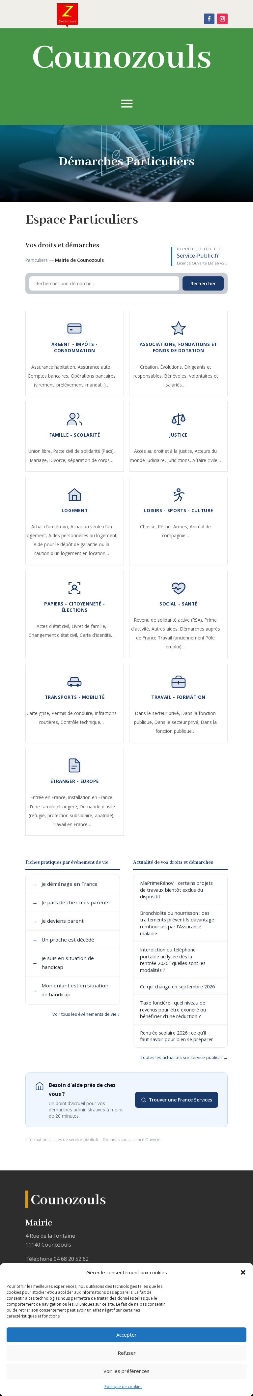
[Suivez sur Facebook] (209, 19)
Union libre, (40, 451)
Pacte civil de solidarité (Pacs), (84, 451)
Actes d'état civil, (54, 626)
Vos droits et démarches (62, 245)
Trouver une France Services (180, 1100)
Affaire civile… (206, 460)
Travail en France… (71, 824)
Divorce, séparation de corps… (81, 460)
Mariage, (39, 460)
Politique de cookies (123, 1386)
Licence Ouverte (145, 1139)
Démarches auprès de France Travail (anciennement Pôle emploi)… (178, 638)
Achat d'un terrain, (50, 526)
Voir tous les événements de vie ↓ (86, 1014)
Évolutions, (172, 367)
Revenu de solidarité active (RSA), (169, 620)
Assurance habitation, (54, 367)
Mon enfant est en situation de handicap (70, 990)
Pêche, (165, 526)
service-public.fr (84, 1139)
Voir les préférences (126, 1371)
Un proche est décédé (63, 939)
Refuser (127, 1352)
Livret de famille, (89, 626)
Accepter (126, 1334)
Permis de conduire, (73, 713)
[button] (243, 1272)
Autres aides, (166, 629)
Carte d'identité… (97, 635)
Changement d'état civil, (54, 635)
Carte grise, (39, 713)
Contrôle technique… (82, 722)
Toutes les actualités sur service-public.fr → (184, 1057)
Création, (150, 367)
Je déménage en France (65, 883)
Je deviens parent (58, 920)
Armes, (181, 526)
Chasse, (149, 526)
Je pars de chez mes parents (71, 902)
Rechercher (203, 283)
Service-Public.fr (198, 255)
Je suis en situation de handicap (63, 962)
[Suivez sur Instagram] (222, 19)
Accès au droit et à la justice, (164, 451)
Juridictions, (179, 460)
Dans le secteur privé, (158, 713)
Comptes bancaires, (49, 376)
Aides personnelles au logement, (83, 535)
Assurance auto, (95, 367)
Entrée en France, (49, 797)
